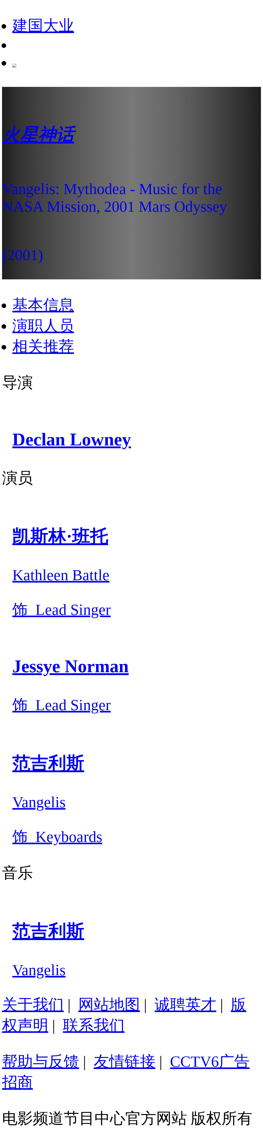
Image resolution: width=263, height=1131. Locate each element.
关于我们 (33, 1004)
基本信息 (43, 305)
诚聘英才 (185, 1004)
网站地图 (109, 1004)
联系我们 (94, 1025)
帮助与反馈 (40, 1061)
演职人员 (43, 325)
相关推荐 (43, 346)
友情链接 (124, 1061)
